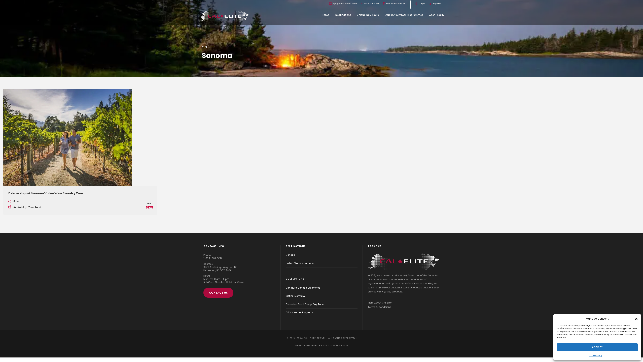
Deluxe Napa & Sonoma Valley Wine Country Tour (45, 193)
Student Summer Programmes (404, 15)
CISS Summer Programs (299, 312)
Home (325, 15)
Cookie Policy (595, 355)
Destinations (343, 15)
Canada (290, 255)
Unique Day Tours (368, 15)
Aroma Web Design (335, 345)
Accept (597, 347)
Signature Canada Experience (303, 287)
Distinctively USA (295, 296)
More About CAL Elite (380, 302)
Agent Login (436, 15)
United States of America (300, 263)
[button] (636, 318)
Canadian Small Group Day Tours (305, 304)
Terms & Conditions (379, 307)
